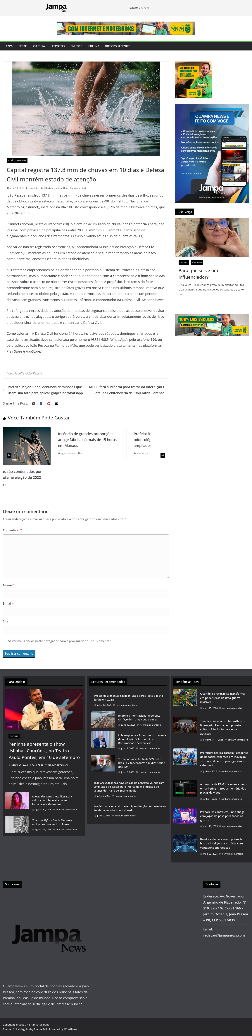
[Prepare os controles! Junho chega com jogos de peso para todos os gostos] (185, 820)
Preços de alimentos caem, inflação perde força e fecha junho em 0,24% (128, 697)
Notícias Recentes (117, 46)
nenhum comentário (76, 188)
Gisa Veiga (33, 188)
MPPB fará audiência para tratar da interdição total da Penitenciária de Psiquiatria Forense (126, 390)
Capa (9, 46)
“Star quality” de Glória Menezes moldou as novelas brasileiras (52, 822)
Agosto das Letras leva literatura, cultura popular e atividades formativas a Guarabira (52, 800)
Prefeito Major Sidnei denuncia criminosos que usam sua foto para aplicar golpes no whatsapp (45, 390)
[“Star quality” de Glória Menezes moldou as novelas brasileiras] (17, 825)
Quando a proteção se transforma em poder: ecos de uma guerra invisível (222, 698)
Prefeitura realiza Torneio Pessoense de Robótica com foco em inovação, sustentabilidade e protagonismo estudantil (224, 759)
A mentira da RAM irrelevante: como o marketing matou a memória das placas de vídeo (224, 788)
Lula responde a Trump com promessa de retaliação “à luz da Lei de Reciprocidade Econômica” (142, 739)
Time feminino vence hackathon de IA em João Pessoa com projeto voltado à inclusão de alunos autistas (223, 727)
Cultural (39, 46)
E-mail (8, 603)
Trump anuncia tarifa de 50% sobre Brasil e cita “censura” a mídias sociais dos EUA (141, 763)
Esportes (58, 46)
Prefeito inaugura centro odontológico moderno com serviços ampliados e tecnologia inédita (114, 439)
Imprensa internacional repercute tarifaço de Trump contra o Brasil (139, 717)
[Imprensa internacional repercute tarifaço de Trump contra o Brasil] (103, 720)
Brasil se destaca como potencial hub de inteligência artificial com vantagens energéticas (221, 843)
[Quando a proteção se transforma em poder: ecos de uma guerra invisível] (185, 702)
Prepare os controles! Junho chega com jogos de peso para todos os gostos (222, 816)
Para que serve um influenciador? (198, 273)
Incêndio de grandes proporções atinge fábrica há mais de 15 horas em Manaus (36, 439)
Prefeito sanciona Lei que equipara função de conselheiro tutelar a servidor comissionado (130, 808)
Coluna (93, 46)
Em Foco (76, 46)
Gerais (22, 46)
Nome (8, 585)
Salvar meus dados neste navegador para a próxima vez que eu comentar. (59, 641)
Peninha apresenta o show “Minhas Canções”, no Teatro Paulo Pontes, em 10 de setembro (44, 750)
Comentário (12, 530)
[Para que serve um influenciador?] (212, 237)
